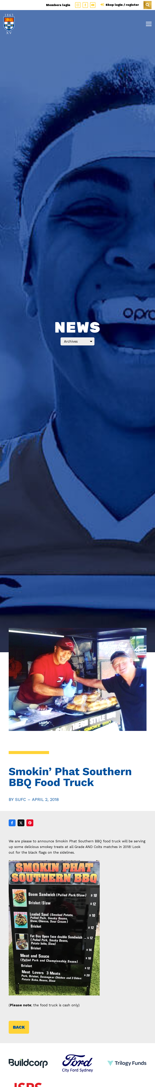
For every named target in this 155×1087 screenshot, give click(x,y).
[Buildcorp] (28, 1063)
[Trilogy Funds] (127, 1057)
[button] (147, 5)
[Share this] (12, 822)
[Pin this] (29, 822)
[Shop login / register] (102, 4)
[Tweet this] (21, 822)
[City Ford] (77, 1057)
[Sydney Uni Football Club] (9, 24)
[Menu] (148, 24)
